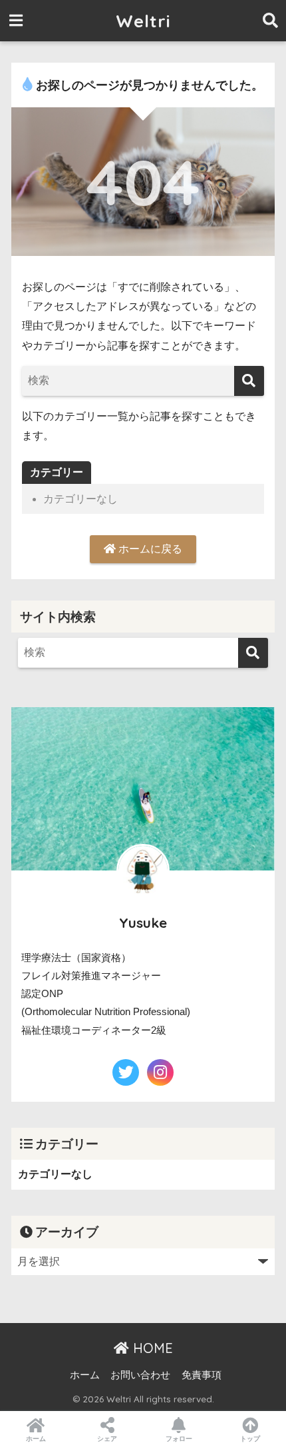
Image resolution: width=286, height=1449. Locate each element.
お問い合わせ (140, 1375)
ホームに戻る (149, 549)
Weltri (143, 20)
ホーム (85, 1375)
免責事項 (201, 1375)
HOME (151, 1348)
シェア (107, 1438)
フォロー (179, 1438)
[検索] (249, 381)
